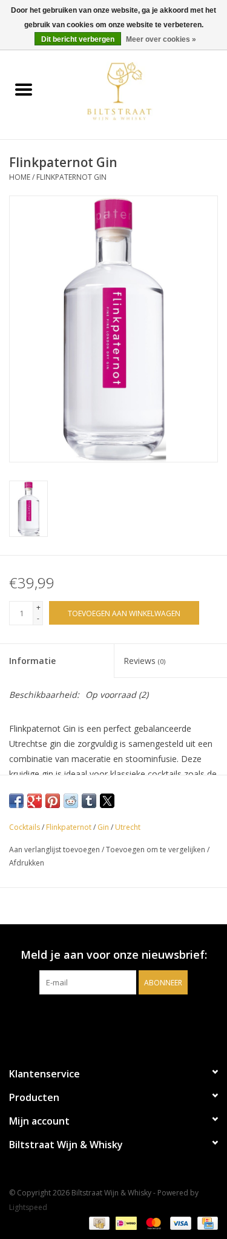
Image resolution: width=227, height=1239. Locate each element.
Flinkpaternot (68, 827)
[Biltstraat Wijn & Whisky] (137, 90)
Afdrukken (26, 863)
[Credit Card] (205, 1222)
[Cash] (98, 1222)
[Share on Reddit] (71, 801)
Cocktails (24, 827)
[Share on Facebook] (16, 801)
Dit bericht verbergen (77, 39)
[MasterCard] (152, 1222)
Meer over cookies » (161, 39)
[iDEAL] (124, 1222)
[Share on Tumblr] (89, 801)
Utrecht (127, 827)
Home (19, 177)
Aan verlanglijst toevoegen (55, 849)
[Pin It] (52, 801)
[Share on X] (107, 801)
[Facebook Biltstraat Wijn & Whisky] (103, 1019)
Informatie (32, 660)
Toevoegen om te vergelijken (156, 849)
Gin (103, 827)
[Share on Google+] (34, 801)
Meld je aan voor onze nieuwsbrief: (114, 954)
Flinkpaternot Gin (71, 177)
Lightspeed (28, 1207)
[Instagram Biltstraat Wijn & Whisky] (124, 1019)
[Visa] (179, 1222)
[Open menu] (23, 89)
